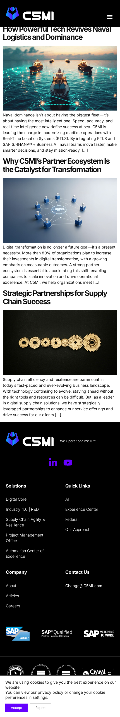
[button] (109, 17)
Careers (13, 605)
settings (40, 697)
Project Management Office (24, 538)
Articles (12, 595)
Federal (71, 519)
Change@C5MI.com (83, 585)
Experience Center (81, 509)
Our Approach (77, 529)
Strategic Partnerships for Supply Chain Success (55, 297)
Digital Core (16, 499)
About (11, 585)
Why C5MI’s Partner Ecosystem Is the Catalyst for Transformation (56, 165)
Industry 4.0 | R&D (22, 509)
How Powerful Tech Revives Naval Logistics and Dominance (57, 33)
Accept (16, 708)
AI (67, 499)
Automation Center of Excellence (25, 553)
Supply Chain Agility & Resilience (25, 522)
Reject (40, 708)
